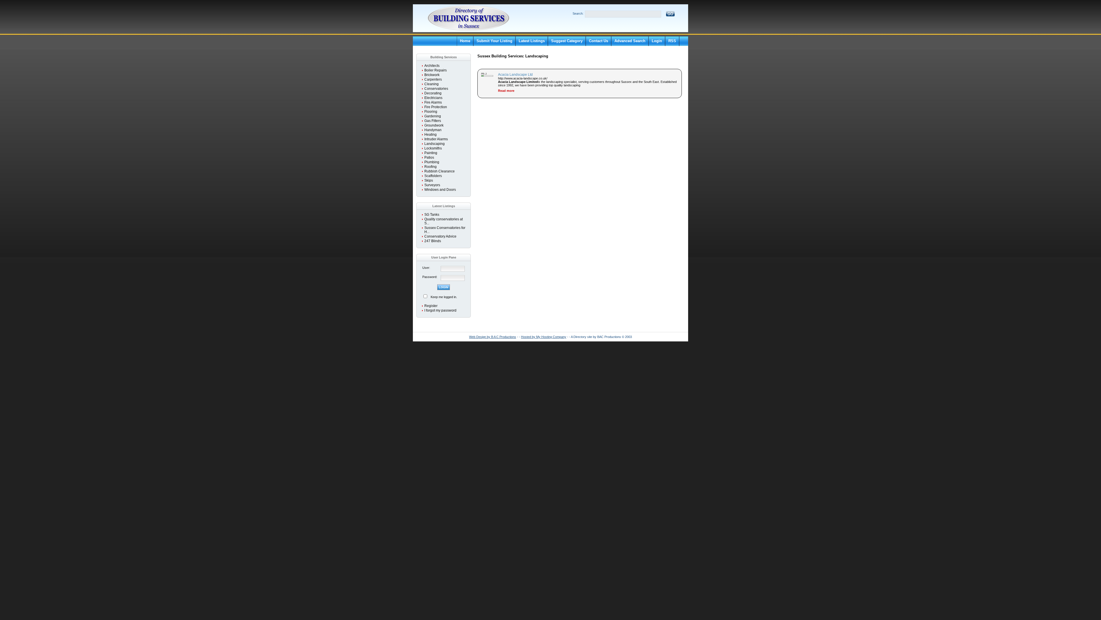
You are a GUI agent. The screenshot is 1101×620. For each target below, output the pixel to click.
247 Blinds (432, 241)
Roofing (430, 167)
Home (465, 41)
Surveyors (432, 185)
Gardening (432, 116)
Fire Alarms (433, 102)
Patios (429, 158)
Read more (506, 90)
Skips (428, 180)
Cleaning (431, 84)
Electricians (433, 98)
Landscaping (434, 144)
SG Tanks (431, 215)
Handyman (433, 130)
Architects (432, 66)
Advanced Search (629, 41)
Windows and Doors (440, 190)
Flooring (430, 112)
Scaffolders (433, 176)
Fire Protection (435, 107)
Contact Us (598, 41)
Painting (430, 153)
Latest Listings (532, 41)
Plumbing (431, 162)
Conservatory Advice (440, 236)
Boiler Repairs (435, 70)
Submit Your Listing (494, 41)
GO (670, 14)
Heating (430, 135)
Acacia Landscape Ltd (515, 75)
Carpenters (433, 79)
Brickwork (432, 75)
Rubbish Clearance (439, 171)
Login (657, 41)
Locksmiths (433, 148)
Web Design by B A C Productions (492, 337)
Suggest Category (567, 41)
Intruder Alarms (436, 139)
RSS (672, 41)
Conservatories (436, 89)
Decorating (433, 93)
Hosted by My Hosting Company (543, 337)
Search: (578, 13)
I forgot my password (440, 310)
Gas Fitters (432, 121)
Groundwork (434, 125)
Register (431, 306)
